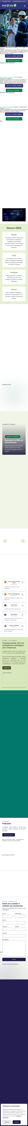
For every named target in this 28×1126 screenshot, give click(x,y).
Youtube (4, 887)
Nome (4, 913)
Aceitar (17, 1122)
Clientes (4, 1039)
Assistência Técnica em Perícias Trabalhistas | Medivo (14, 187)
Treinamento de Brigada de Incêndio (15, 192)
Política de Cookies (7, 1046)
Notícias (4, 1035)
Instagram (14, 878)
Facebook (4, 878)
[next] (23, 541)
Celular (17, 926)
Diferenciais (5, 1032)
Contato (4, 1042)
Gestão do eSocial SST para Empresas (14, 183)
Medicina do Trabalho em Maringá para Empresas (14, 160)
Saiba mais (14, 56)
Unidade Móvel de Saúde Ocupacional (14, 178)
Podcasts (4, 1037)
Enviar (14, 959)
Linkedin (23, 878)
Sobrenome (18, 913)
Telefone (4, 926)
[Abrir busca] (20, 6)
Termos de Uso (6, 1044)
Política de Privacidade (8, 1049)
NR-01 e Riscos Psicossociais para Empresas (14, 197)
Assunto (4, 933)
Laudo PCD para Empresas (14, 169)
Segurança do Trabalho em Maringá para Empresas (14, 165)
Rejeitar (7, 1122)
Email (4, 920)
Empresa (4, 1030)
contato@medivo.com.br (19, 1)
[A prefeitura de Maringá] (13, 541)
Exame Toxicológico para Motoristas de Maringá (14, 173)
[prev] (5, 541)
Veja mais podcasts (8, 834)
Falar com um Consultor (13, 60)
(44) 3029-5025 (6, 1)
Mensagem (5, 939)
